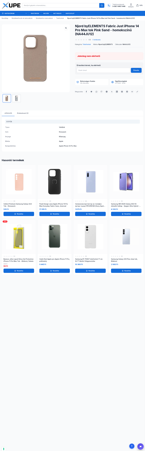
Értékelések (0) (22, 113)
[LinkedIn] (117, 92)
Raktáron (35, 13)
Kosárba (20, 214)
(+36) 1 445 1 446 (118, 6)
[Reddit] (127, 92)
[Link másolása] (137, 92)
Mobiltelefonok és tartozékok (22, 18)
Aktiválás (57, 13)
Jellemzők (8, 113)
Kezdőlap (5, 18)
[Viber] (101, 92)
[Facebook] (86, 92)
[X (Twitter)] (112, 92)
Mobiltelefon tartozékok (44, 18)
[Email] (132, 92)
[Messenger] (91, 92)
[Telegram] (107, 92)
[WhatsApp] (96, 92)
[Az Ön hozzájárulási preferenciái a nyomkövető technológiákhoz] (4, 449)
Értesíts (136, 70)
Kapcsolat (70, 13)
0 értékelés (97, 40)
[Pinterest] (122, 92)
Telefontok (60, 18)
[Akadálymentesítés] (131, 446)
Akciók (46, 13)
